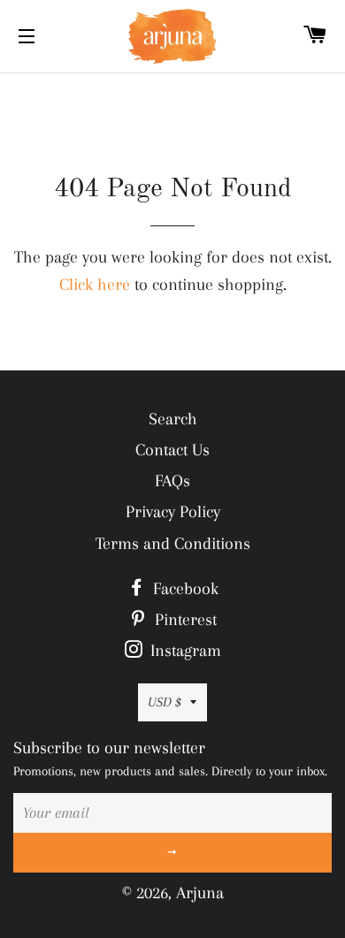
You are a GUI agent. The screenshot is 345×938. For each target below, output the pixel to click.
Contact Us (172, 450)
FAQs (172, 481)
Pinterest (183, 619)
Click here (94, 284)
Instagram (183, 650)
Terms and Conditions (173, 543)
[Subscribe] (172, 853)
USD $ (164, 702)
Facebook (183, 589)
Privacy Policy (173, 512)
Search (173, 419)
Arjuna (200, 893)
